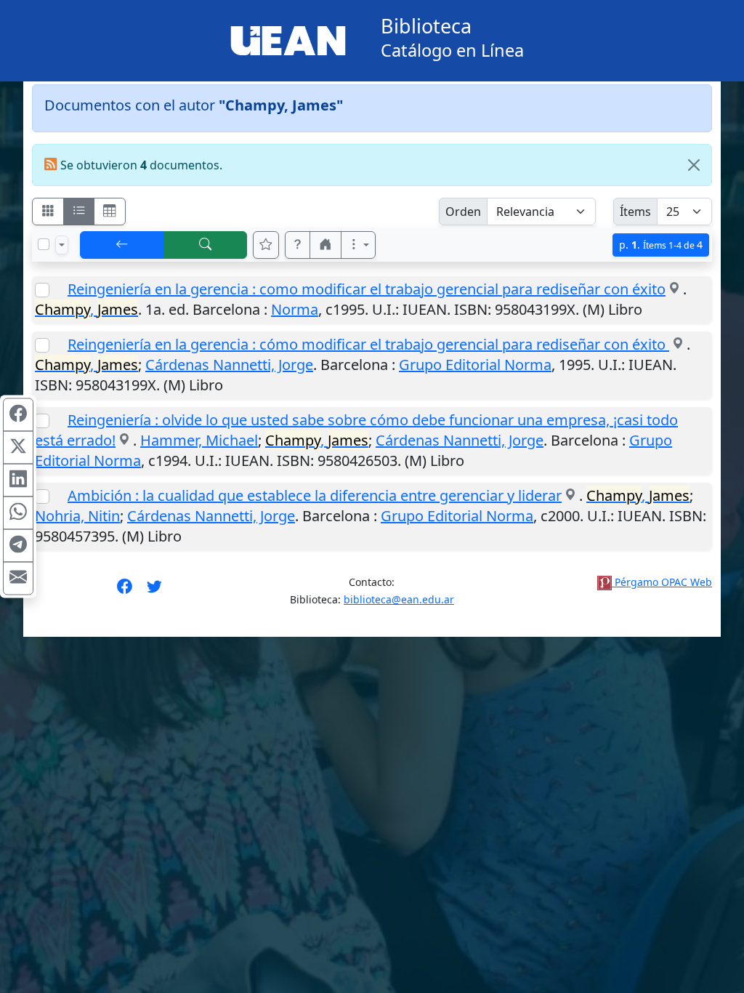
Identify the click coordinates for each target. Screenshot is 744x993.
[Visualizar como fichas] (48, 211)
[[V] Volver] (122, 245)
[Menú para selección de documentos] (61, 245)
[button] (298, 245)
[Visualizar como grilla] (110, 211)
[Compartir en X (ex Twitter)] (18, 448)
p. (661, 245)
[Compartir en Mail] (18, 578)
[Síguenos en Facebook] (124, 591)
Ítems (635, 212)
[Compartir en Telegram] (18, 546)
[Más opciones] (358, 245)
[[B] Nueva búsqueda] (205, 245)
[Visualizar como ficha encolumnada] (79, 211)
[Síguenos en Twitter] (154, 591)
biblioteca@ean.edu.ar (399, 599)
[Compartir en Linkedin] (18, 480)
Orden (463, 212)
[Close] (693, 165)
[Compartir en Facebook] (18, 415)
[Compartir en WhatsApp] (18, 513)
